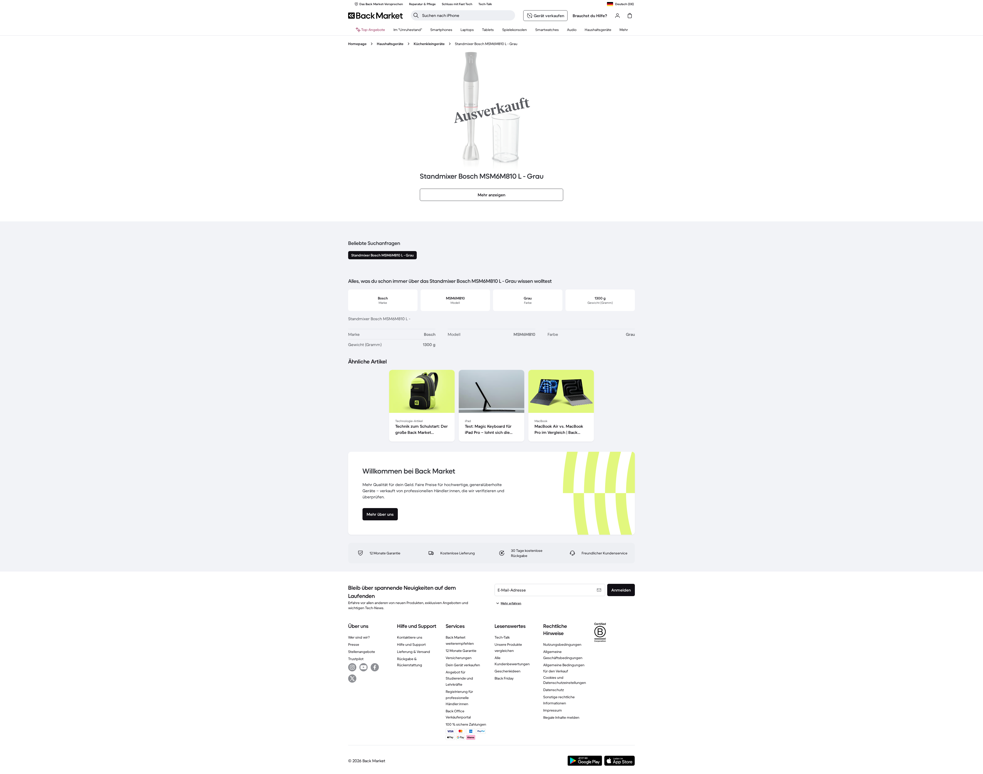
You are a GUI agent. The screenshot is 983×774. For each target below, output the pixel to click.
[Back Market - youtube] (363, 667)
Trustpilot (356, 659)
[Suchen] (416, 15)
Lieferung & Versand (413, 651)
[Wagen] (630, 15)
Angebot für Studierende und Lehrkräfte (459, 678)
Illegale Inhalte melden (561, 717)
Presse (353, 644)
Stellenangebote (361, 651)
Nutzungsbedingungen (562, 644)
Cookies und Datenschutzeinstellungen (564, 680)
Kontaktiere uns (409, 637)
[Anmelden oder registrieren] (617, 15)
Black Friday (504, 678)
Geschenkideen (507, 671)
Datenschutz (553, 689)
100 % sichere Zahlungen (466, 724)
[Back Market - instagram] (352, 667)
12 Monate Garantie (461, 650)
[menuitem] (441, 29)
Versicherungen (459, 657)
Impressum (552, 710)
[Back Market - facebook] (375, 667)
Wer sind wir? (359, 637)
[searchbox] (467, 15)
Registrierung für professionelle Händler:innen (459, 697)
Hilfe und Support (411, 644)
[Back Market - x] (352, 678)
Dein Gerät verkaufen (463, 665)
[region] (491, 407)
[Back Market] (375, 16)
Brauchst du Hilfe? (590, 15)
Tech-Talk (502, 637)
